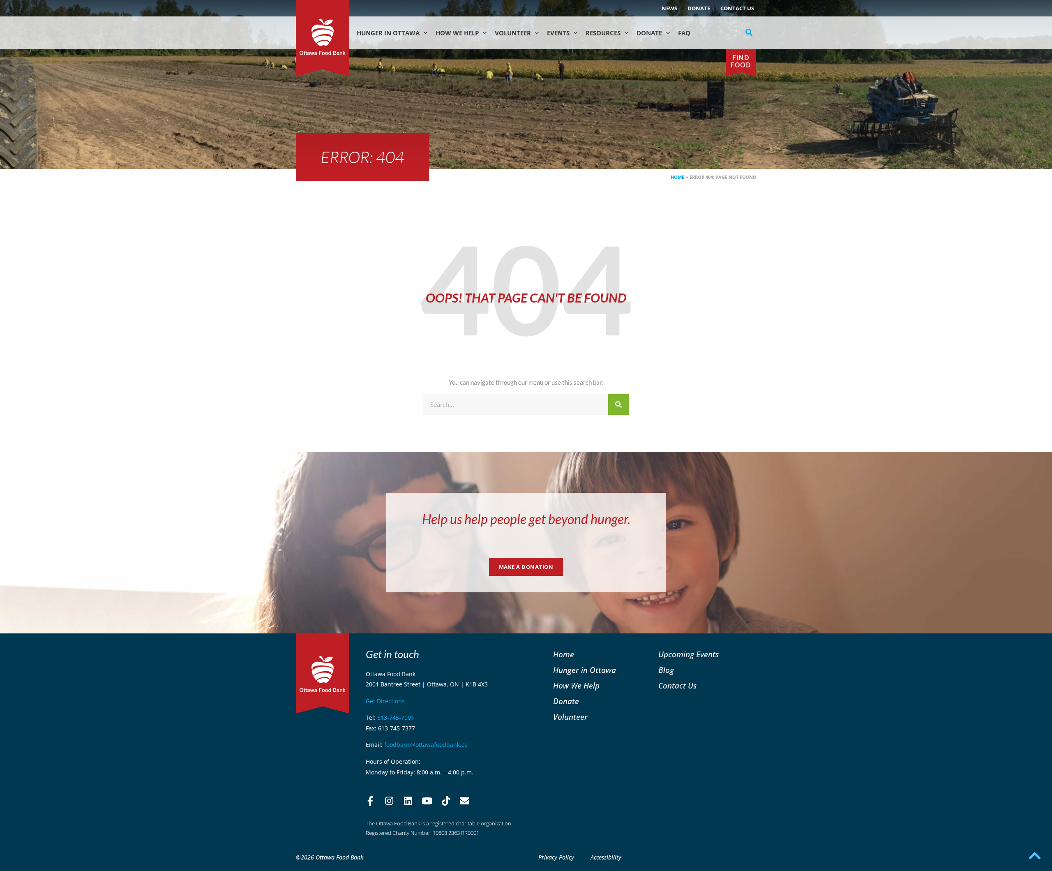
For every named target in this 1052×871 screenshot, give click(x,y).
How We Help (457, 33)
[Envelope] (464, 801)
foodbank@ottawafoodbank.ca (426, 745)
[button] (749, 32)
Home (677, 177)
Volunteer (513, 33)
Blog (666, 669)
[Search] (618, 404)
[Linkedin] (408, 801)
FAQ (684, 33)
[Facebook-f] (370, 801)
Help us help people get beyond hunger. (526, 519)
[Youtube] (427, 801)
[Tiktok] (445, 801)
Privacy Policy (556, 857)
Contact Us (737, 8)
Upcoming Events (688, 654)
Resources (603, 33)
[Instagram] (389, 801)
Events (558, 33)
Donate (698, 8)
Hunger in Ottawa (388, 33)
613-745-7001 (395, 717)
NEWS (669, 8)
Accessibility (606, 857)
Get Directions (385, 701)
